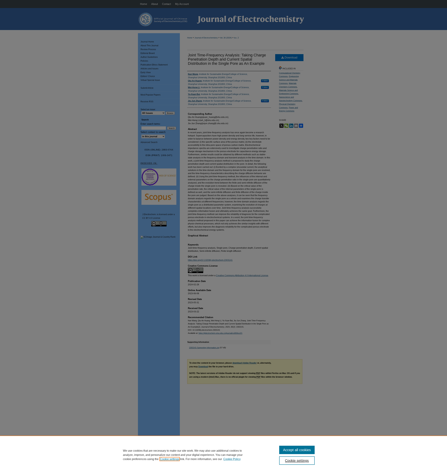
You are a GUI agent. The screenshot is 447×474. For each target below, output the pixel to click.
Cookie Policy (232, 459)
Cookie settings (169, 459)
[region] (223, 455)
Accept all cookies (297, 450)
